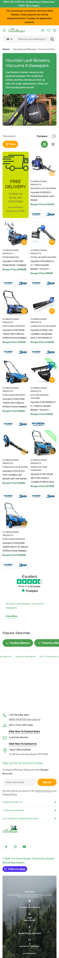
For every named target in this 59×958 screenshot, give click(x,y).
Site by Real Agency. (14, 862)
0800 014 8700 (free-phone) (24, 719)
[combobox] (29, 39)
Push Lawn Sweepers (14, 326)
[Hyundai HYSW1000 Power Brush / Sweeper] (16, 234)
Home (6, 49)
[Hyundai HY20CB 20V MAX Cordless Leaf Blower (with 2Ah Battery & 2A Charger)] (16, 443)
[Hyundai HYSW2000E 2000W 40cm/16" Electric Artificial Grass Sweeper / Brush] (16, 515)
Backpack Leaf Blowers (43, 188)
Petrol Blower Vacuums (43, 257)
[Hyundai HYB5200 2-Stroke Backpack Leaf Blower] (44, 165)
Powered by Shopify (43, 858)
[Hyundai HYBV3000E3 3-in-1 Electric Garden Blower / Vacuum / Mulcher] (44, 371)
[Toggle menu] (4, 30)
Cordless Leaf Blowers (43, 326)
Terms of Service (43, 790)
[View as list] (52, 144)
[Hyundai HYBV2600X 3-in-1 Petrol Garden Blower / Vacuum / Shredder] (44, 234)
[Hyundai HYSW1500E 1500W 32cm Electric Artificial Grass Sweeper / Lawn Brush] (16, 371)
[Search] (52, 39)
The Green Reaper (21, 858)
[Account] (43, 30)
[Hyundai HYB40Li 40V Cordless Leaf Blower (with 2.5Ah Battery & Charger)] (44, 302)
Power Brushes (11, 257)
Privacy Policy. (10, 794)
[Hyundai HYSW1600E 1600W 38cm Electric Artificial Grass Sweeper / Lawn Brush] (16, 302)
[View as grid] (44, 144)
